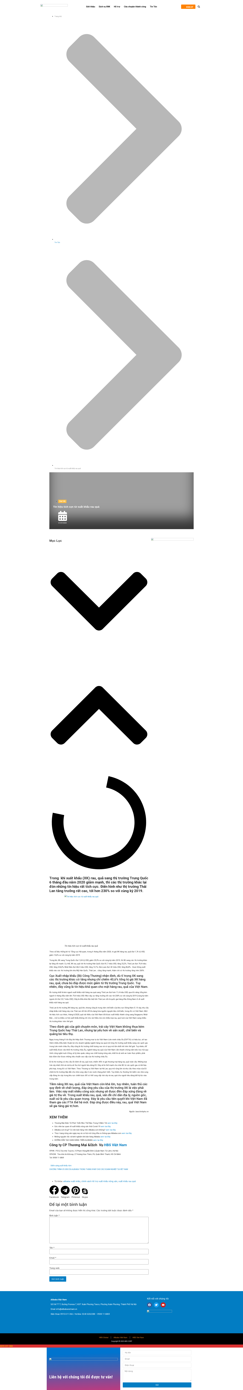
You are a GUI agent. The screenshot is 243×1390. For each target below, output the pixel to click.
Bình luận (54, 1215)
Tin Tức (153, 6)
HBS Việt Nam (115, 1145)
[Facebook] (149, 1304)
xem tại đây (112, 1123)
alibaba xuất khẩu (71, 1181)
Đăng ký (189, 7)
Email (52, 1258)
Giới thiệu (90, 6)
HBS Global (103, 1337)
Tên (51, 1248)
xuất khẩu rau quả (127, 1181)
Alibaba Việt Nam (120, 1337)
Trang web (54, 1268)
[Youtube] (163, 1304)
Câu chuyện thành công (135, 6)
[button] (199, 7)
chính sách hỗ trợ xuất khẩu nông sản (99, 1181)
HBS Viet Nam (138, 1337)
